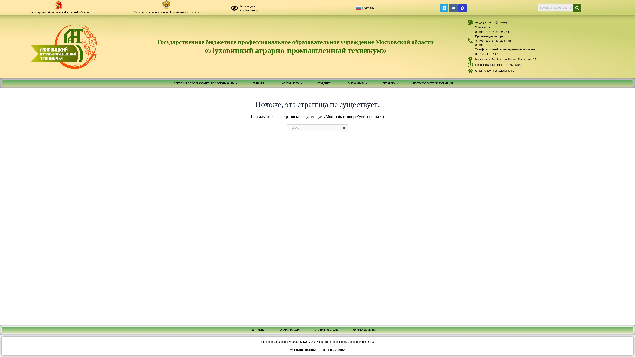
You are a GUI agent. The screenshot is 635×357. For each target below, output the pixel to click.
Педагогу (389, 83)
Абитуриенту (290, 83)
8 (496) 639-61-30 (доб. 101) (493, 40)
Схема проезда (289, 330)
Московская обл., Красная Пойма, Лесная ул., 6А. (506, 59)
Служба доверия (364, 330)
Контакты (258, 330)
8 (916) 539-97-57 (486, 53)
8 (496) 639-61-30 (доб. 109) (493, 32)
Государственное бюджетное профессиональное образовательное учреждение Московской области (295, 46)
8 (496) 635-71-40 (486, 45)
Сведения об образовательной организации (204, 83)
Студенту (324, 83)
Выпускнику (356, 83)
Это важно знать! (326, 330)
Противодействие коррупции (433, 83)
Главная (258, 83)
